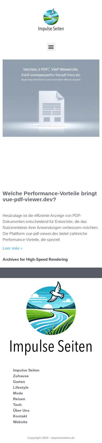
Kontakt (20, 416)
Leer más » (12, 248)
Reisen (19, 399)
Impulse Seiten (26, 370)
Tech (17, 405)
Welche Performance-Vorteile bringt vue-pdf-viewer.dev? (50, 196)
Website (20, 422)
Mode (18, 393)
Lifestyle (21, 387)
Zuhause (21, 376)
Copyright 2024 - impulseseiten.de (51, 437)
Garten (19, 382)
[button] (51, 47)
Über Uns (21, 410)
